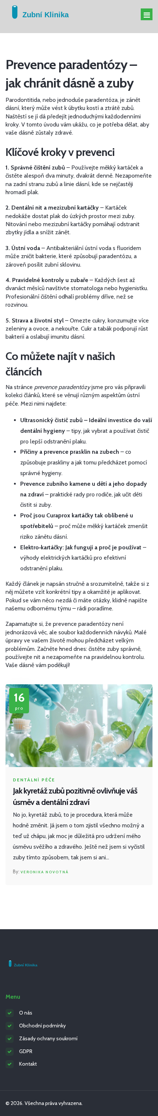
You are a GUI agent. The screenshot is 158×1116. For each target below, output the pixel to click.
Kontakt (28, 1063)
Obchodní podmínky (42, 1025)
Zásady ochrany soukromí (48, 1038)
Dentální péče (34, 780)
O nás (25, 1012)
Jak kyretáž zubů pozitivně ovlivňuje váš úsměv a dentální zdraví (75, 796)
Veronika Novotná (45, 872)
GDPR (25, 1051)
